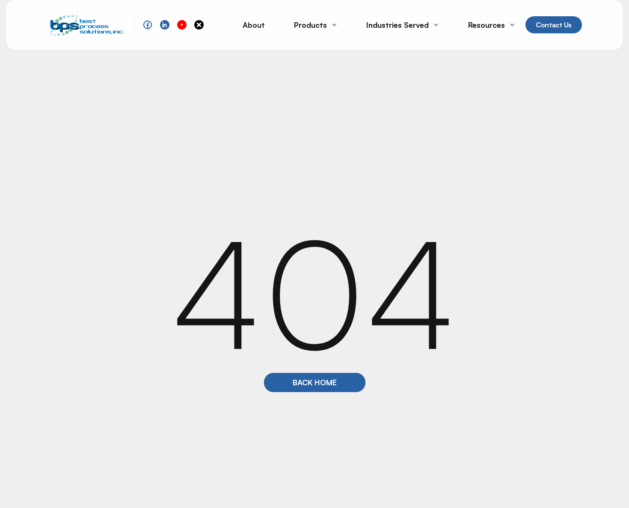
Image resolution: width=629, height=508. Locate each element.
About (254, 25)
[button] (312, 25)
